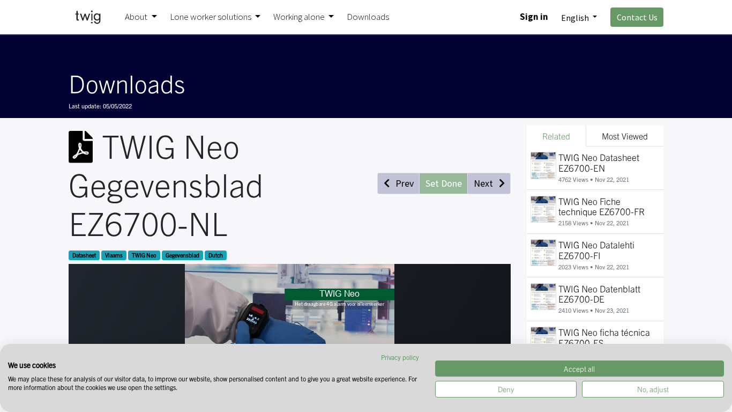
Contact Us (637, 17)
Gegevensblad (182, 255)
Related (556, 135)
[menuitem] (367, 17)
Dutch (215, 255)
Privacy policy (400, 357)
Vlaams (114, 255)
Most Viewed (625, 135)
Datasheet (84, 255)
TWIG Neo (144, 255)
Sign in (534, 17)
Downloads (127, 82)
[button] (398, 183)
